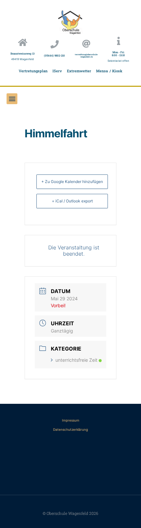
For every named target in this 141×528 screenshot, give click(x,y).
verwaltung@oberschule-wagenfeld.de (86, 55)
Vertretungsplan (33, 70)
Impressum (70, 420)
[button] (12, 98)
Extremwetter (79, 70)
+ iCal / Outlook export (72, 200)
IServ (57, 70)
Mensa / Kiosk (109, 70)
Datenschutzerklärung (70, 429)
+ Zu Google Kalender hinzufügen (72, 181)
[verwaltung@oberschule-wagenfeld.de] (86, 43)
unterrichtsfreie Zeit (76, 360)
